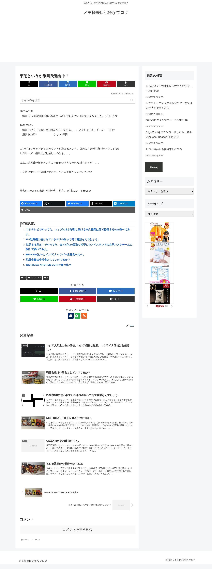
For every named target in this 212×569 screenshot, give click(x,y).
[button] (126, 84)
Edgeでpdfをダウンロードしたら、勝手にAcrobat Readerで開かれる (169, 134)
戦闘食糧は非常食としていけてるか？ (48, 259)
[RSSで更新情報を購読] (84, 316)
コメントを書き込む (77, 529)
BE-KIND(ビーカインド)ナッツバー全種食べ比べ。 (55, 254)
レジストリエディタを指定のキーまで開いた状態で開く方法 (169, 105)
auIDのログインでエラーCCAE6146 (167, 120)
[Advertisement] (106, 42)
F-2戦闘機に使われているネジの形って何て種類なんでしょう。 (63, 239)
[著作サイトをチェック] (71, 316)
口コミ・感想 (36, 278)
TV (25, 278)
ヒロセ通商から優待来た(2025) (164, 149)
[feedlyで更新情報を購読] (77, 316)
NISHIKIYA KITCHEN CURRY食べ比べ (48, 264)
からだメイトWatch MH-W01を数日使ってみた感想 (169, 88)
